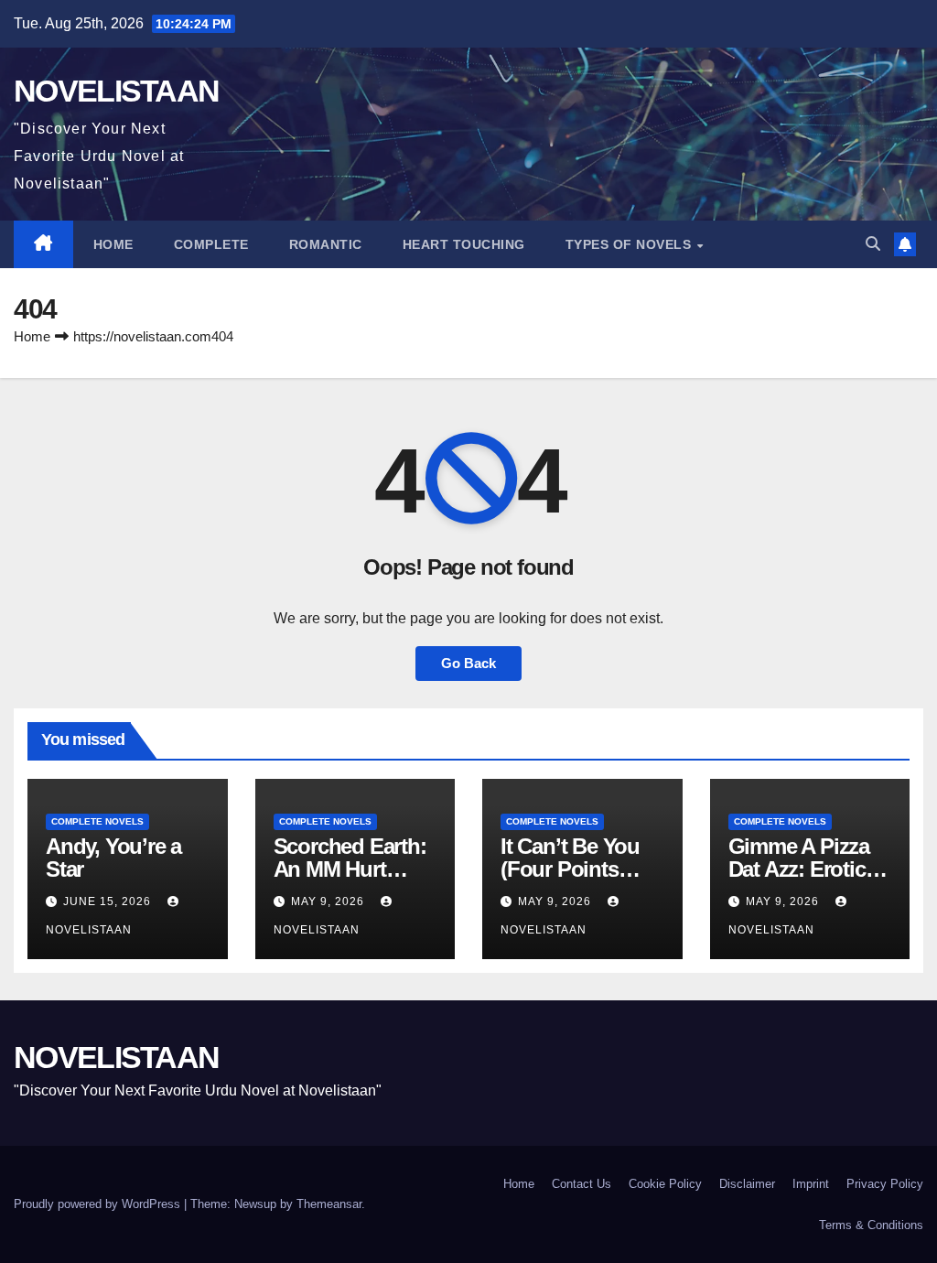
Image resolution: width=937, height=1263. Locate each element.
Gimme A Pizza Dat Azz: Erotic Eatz (798, 869)
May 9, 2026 (329, 901)
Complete (211, 244)
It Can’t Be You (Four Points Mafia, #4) (570, 869)
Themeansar (328, 1204)
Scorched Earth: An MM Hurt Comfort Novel (350, 869)
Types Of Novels (630, 244)
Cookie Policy (665, 1184)
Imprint (810, 1184)
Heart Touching (464, 244)
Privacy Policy (884, 1184)
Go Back (468, 663)
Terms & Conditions (871, 1225)
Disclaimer (747, 1184)
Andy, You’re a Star (113, 857)
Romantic (325, 244)
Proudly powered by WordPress (99, 1204)
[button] (873, 244)
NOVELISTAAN (116, 90)
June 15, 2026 (109, 901)
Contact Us (581, 1184)
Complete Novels (97, 821)
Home (113, 244)
